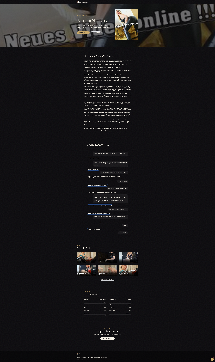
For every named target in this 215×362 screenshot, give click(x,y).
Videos (130, 2)
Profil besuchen (107, 338)
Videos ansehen (83, 32)
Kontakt (136, 2)
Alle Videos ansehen (107, 279)
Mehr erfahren (96, 32)
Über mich (123, 2)
